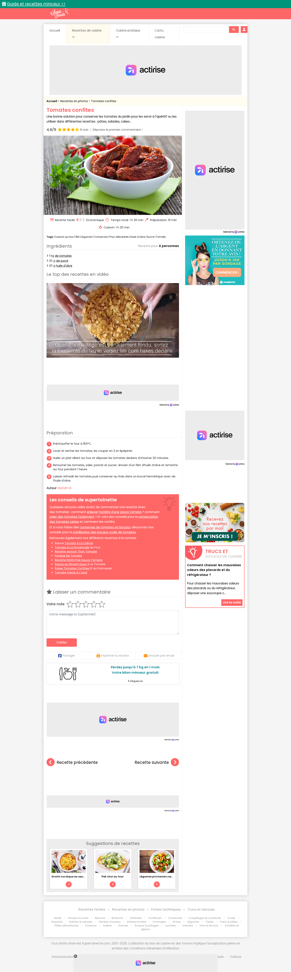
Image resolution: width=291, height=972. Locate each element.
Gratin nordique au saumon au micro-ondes (81, 876)
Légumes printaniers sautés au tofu (164, 876)
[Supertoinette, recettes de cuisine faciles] (59, 13)
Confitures (155, 918)
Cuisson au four (64, 236)
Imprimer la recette (115, 656)
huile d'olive (64, 266)
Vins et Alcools (209, 925)
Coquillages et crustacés (205, 918)
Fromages (159, 921)
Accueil (54, 30)
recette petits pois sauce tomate (79, 560)
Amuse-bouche (78, 918)
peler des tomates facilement (71, 517)
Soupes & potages (147, 925)
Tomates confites (103, 101)
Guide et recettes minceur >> (36, 4)
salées (107, 925)
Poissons (91, 925)
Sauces (123, 925)
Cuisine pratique (128, 30)
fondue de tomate (68, 556)
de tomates (63, 256)
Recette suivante (152, 762)
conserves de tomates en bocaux (105, 527)
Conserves (101, 236)
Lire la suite (232, 602)
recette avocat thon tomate (76, 552)
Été (77, 236)
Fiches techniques (166, 909)
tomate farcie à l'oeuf (71, 573)
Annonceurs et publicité (67, 956)
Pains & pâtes (229, 921)
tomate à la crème (79, 543)
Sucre (150, 236)
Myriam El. (65, 488)
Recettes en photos (74, 101)
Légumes (86, 236)
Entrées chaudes (110, 921)
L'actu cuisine (160, 33)
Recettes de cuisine (87, 30)
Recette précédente (77, 762)
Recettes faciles (91, 909)
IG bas (177, 921)
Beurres (100, 918)
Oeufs (210, 921)
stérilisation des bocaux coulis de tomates (104, 532)
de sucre (62, 261)
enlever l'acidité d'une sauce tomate (114, 512)
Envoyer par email (161, 656)
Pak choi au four (113, 876)
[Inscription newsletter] (214, 522)
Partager (69, 656)
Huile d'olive (137, 236)
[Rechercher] (234, 29)
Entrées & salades (80, 921)
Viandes (187, 925)
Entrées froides (136, 921)
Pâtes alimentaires (66, 925)
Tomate (161, 236)
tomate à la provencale (72, 547)
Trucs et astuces (201, 909)
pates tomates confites (72, 568)
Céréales (136, 918)
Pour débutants (119, 236)
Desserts (57, 921)
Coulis (231, 918)
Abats (57, 918)
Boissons (117, 918)
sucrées (170, 925)
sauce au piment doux (71, 564)
